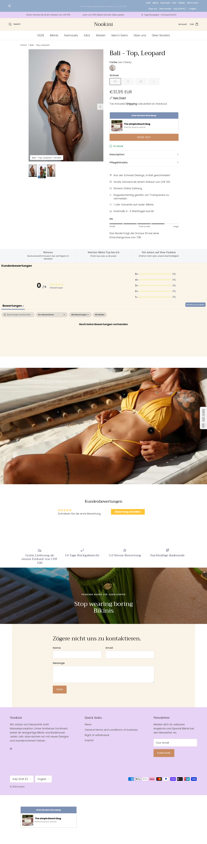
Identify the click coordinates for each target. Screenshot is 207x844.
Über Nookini (165, 8)
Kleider (182, 2)
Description (117, 154)
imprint (89, 740)
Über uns (153, 8)
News (88, 724)
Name (57, 648)
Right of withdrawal (97, 735)
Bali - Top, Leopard (39, 45)
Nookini (20, 786)
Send (59, 689)
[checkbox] (100, 314)
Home (23, 45)
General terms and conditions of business (111, 729)
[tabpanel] (103, 333)
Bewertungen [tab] (13, 306)
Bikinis (155, 2)
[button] (155, 274)
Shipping (131, 103)
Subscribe (164, 753)
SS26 (148, 2)
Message (59, 663)
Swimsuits (165, 2)
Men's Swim (193, 2)
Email (109, 648)
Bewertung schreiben (195, 304)
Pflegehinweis (119, 162)
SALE (174, 2)
